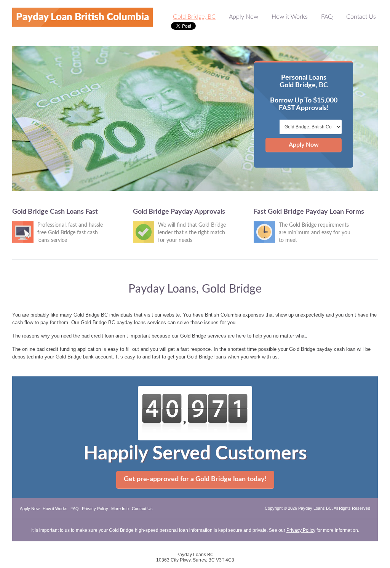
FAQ (327, 17)
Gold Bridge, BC (194, 17)
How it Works (290, 17)
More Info (120, 508)
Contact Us (361, 17)
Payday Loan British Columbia (82, 17)
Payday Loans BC (315, 508)
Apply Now (243, 17)
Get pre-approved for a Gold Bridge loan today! (195, 479)
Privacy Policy (95, 508)
